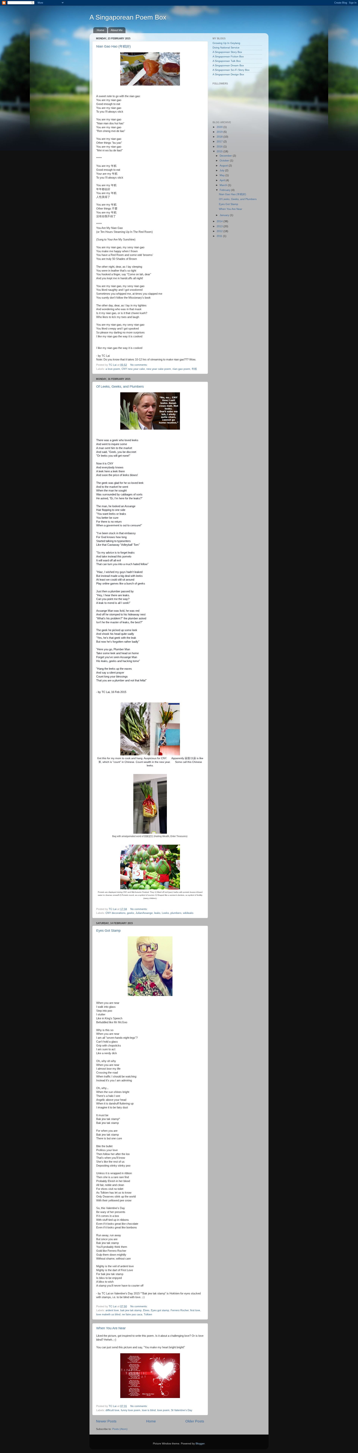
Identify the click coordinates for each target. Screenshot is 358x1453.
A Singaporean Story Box (227, 52)
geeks (130, 913)
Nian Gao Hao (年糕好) (113, 46)
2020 (220, 127)
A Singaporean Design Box (228, 74)
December (226, 155)
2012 (220, 231)
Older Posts (194, 1421)
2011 (220, 236)
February (225, 190)
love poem (163, 1410)
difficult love (112, 1410)
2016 (220, 146)
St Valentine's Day (181, 1410)
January (225, 215)
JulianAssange (144, 913)
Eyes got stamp (160, 1310)
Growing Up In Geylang (226, 43)
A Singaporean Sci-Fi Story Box (231, 70)
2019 (220, 131)
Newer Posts (106, 1421)
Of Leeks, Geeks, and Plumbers (120, 386)
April (223, 180)
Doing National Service (226, 47)
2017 (220, 141)
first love (195, 1310)
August (224, 165)
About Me (117, 30)
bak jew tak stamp (131, 1310)
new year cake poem (158, 369)
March (224, 185)
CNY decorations (115, 913)
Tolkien (148, 1314)
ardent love (112, 1310)
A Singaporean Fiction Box (228, 56)
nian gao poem (181, 369)
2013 (220, 226)
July (222, 170)
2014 (220, 221)
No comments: (139, 364)
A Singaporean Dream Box (228, 65)
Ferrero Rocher (180, 1310)
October (225, 160)
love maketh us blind (108, 1314)
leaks (157, 913)
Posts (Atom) (120, 1429)
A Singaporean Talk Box (227, 61)
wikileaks (188, 913)
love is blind (149, 1410)
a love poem (113, 369)
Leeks (165, 913)
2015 (220, 151)
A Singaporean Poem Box (128, 17)
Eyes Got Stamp (108, 930)
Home (100, 30)
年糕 (194, 369)
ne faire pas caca (132, 1314)
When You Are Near (111, 1328)
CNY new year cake (133, 369)
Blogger (200, 1443)
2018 (220, 136)
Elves (146, 1310)
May (222, 175)
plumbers (175, 913)
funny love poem (130, 1410)
